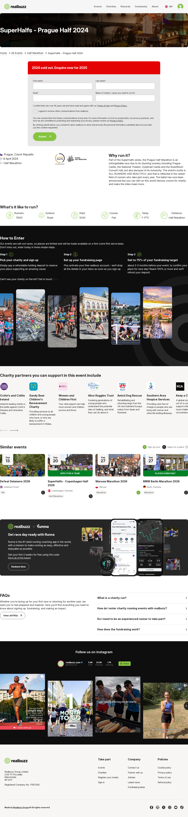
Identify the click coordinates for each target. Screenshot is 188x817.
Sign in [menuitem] (101, 782)
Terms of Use (103, 106)
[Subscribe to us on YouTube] (175, 807)
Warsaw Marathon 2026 (111, 481)
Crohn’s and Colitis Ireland (12, 397)
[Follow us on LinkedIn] (157, 807)
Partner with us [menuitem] (135, 772)
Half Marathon (35, 53)
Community (141, 6)
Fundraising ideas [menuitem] (136, 787)
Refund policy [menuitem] (164, 782)
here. (55, 279)
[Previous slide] (4, 430)
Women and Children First (67, 397)
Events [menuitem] (101, 767)
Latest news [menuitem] (134, 782)
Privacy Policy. (120, 106)
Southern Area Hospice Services (158, 397)
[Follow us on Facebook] (151, 807)
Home (3, 53)
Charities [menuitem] (102, 772)
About (155, 6)
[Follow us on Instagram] (169, 807)
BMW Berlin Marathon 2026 (161, 481)
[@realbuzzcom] (61, 663)
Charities (111, 6)
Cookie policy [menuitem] (164, 767)
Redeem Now (18, 566)
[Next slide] (14, 430)
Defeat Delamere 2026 (15, 481)
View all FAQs (10, 615)
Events (98, 6)
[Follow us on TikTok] (181, 807)
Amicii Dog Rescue (129, 395)
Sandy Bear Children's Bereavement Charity (38, 401)
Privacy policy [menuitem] (165, 772)
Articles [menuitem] (131, 777)
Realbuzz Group (21, 807)
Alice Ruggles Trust (101, 395)
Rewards (125, 6)
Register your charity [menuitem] (108, 777)
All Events (17, 53)
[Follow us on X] (163, 807)
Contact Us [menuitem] (133, 767)
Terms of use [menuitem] (164, 777)
